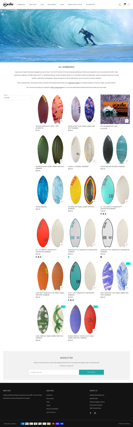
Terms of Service (50, 412)
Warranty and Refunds (52, 409)
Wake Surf (32, 4)
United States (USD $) (9, 424)
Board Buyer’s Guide (74, 83)
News (62, 4)
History (48, 405)
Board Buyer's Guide (75, 4)
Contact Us (49, 395)
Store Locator (50, 398)
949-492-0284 (94, 398)
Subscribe (91, 372)
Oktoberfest (90, 4)
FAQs (47, 402)
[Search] (129, 4)
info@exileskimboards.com (97, 395)
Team (42, 4)
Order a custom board (56, 87)
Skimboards (21, 4)
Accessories (52, 4)
